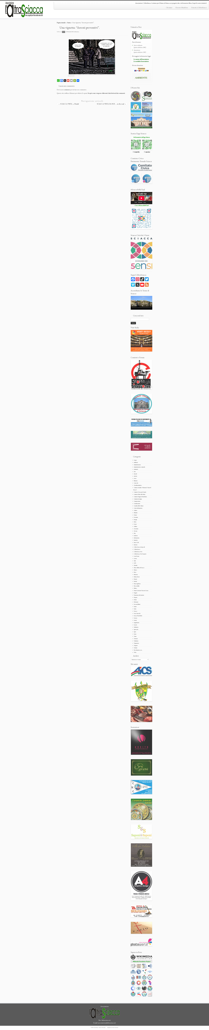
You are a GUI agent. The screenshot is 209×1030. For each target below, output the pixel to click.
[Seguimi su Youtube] (72, 3)
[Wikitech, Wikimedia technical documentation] (133, 988)
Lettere (135, 558)
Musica (135, 570)
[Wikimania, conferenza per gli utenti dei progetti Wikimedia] (138, 994)
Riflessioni (136, 602)
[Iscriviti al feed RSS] (56, 3)
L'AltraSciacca (137, 549)
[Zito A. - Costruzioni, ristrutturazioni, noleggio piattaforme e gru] (141, 911)
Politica (135, 588)
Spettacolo (136, 629)
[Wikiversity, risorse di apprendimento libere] (133, 971)
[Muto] (147, 202)
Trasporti (135, 645)
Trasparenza (136, 643)
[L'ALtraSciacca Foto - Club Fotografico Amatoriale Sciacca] (136, 96)
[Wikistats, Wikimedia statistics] (150, 994)
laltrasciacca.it (106, 1020)
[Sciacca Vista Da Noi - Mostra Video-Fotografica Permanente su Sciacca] (147, 96)
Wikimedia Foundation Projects (141, 961)
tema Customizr (115, 1027)
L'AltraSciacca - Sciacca (97, 1027)
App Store (147, 152)
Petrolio (135, 581)
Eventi (135, 524)
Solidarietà (136, 627)
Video (135, 652)
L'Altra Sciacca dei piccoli (139, 547)
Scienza (135, 618)
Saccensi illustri (137, 604)
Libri (135, 560)
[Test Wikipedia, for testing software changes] (144, 988)
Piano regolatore (137, 583)
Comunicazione (137, 501)
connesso (67, 90)
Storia (135, 634)
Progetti (135, 593)
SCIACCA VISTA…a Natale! (68, 104)
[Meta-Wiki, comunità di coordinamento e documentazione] (144, 982)
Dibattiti (135, 512)
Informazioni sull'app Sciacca (141, 137)
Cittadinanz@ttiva (138, 485)
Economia (136, 517)
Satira (69, 23)
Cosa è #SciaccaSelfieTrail (142, 205)
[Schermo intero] (150, 202)
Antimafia (136, 469)
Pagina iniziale (61, 23)
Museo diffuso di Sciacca (139, 567)
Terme (135, 636)
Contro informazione (138, 508)
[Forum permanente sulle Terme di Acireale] (141, 434)
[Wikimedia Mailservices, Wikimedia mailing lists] (144, 994)
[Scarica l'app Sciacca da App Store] (147, 144)
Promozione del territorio (139, 595)
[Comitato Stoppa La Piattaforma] (141, 374)
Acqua (135, 460)
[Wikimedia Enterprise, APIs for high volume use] (150, 982)
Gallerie (135, 526)
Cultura (135, 510)
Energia (135, 519)
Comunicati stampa (138, 499)
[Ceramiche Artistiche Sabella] (141, 809)
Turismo (135, 647)
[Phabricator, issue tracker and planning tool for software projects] (138, 988)
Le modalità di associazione (141, 61)
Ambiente (136, 462)
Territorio (136, 638)
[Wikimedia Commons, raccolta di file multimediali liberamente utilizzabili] (133, 977)
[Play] (133, 202)
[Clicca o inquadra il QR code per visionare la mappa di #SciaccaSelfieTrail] (141, 218)
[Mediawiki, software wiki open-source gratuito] (138, 982)
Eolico (135, 522)
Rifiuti (135, 599)
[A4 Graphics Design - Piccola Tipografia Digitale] (141, 886)
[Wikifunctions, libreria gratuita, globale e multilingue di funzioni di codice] (150, 977)
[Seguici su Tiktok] (67, 3)
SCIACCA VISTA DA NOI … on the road (111, 104)
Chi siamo (169, 7)
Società (135, 625)
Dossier (135, 515)
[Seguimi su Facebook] (61, 3)
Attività (135, 476)
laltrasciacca (76, 31)
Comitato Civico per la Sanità (140, 492)
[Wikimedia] (141, 957)
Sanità (135, 606)
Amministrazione (137, 464)
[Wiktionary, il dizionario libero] (138, 966)
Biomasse (135, 480)
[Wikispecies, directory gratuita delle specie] (144, 977)
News (135, 572)
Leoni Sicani (136, 556)
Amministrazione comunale (139, 467)
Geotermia (136, 528)
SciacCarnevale (137, 613)
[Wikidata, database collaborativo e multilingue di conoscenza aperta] (138, 977)
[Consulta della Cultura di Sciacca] (141, 447)
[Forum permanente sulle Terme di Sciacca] (141, 120)
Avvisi (135, 478)
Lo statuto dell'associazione (141, 59)
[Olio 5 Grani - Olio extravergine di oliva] (141, 767)
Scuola (135, 620)
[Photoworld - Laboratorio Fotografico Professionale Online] (141, 942)
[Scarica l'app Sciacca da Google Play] (136, 144)
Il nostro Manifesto (182, 7)
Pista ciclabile (136, 586)
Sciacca (135, 611)
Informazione (136, 538)
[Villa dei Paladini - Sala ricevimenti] (141, 855)
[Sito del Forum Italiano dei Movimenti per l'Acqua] (141, 422)
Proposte (135, 597)
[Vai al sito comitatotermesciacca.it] (141, 167)
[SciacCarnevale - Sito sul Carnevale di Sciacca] (136, 107)
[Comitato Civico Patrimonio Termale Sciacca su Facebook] (136, 178)
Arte (135, 471)
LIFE (135, 563)
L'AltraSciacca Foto (138, 551)
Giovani (135, 531)
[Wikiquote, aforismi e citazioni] (150, 966)
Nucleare (136, 574)
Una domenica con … (138, 650)
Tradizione (136, 641)
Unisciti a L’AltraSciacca (199, 7)
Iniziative (136, 540)
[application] (141, 198)
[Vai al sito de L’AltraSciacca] (141, 35)
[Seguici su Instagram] (64, 3)
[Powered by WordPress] (106, 1027)
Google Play (137, 152)
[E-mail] (59, 3)
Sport (135, 631)
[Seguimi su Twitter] (69, 3)
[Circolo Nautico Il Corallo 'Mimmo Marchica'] (141, 787)
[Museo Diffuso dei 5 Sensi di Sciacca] (141, 253)
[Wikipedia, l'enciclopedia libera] (133, 966)
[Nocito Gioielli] (141, 742)
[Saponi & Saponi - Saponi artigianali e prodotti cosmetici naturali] (141, 831)
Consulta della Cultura (138, 506)
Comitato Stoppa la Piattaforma (140, 496)
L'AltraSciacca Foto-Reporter (140, 554)
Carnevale (136, 483)
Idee (135, 533)
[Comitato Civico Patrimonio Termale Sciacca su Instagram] (147, 178)
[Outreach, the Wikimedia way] (133, 994)
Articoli (135, 474)
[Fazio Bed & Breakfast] (141, 928)
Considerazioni (137, 503)
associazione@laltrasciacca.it (107, 1023)
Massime (135, 565)
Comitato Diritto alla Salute (139, 494)
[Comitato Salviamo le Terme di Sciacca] (141, 404)
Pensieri (135, 579)
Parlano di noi (137, 577)
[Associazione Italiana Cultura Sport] (141, 671)
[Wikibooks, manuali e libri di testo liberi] (144, 966)
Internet (135, 544)
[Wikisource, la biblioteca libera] (138, 971)
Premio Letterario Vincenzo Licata (141, 590)
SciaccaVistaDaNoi (138, 615)
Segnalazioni (136, 622)
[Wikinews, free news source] (150, 971)
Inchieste (136, 535)
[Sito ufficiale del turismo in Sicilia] (141, 341)
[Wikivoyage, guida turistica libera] (144, 971)
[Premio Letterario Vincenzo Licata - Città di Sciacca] (147, 107)
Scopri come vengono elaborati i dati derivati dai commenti (106, 93)
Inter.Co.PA (136, 542)
